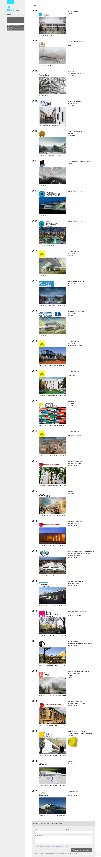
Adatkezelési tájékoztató (58, 846)
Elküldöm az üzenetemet (81, 850)
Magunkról (10, 19)
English (16, 10)
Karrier (9, 29)
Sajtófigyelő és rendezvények (14, 25)
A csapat (9, 21)
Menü (9, 14)
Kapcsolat (10, 27)
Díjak (9, 23)
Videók (9, 17)
